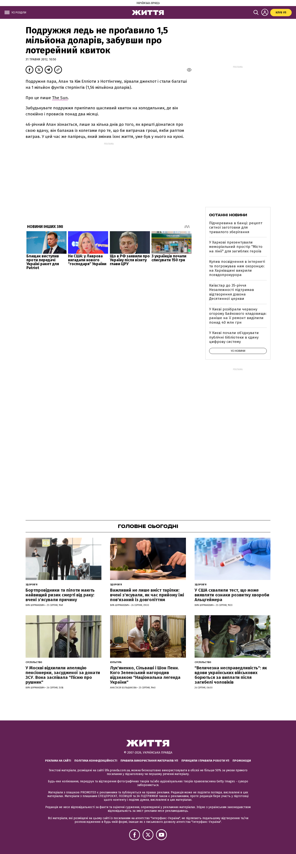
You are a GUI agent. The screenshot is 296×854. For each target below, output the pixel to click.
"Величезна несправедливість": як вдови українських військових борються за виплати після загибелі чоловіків (231, 675)
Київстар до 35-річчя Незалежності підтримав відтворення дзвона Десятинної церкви (231, 292)
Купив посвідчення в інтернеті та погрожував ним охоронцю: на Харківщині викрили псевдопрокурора (237, 268)
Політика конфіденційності (95, 760)
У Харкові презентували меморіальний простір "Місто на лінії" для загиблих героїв (235, 246)
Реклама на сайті (58, 760)
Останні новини (228, 215)
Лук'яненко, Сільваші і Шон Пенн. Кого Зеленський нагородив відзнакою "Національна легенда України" (145, 675)
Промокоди (242, 760)
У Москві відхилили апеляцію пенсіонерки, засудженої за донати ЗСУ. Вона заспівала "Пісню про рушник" (63, 675)
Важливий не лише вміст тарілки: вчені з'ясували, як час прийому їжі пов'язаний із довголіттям (147, 595)
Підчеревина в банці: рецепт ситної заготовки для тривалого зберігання (235, 227)
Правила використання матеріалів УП (149, 760)
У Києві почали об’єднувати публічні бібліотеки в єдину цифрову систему (234, 337)
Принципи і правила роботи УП (205, 760)
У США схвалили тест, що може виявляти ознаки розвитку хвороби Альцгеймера (232, 595)
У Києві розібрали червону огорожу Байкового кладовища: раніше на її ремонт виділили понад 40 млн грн (238, 316)
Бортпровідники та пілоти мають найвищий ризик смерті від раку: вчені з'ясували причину (60, 595)
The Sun (60, 97)
